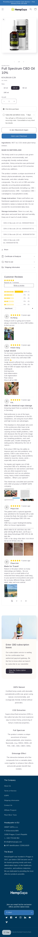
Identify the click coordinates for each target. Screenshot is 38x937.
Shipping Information (11, 800)
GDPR (6, 795)
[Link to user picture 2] (27, 494)
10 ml (6, 88)
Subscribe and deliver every (15, 115)
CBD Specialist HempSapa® (16, 932)
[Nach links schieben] (14, 61)
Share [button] (6, 249)
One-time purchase (12, 109)
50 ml (25, 88)
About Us (7, 786)
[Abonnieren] (31, 912)
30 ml (15, 88)
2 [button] (16, 601)
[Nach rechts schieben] (23, 61)
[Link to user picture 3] (28, 549)
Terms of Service (10, 791)
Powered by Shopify (27, 932)
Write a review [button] (19, 285)
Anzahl (4, 97)
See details (9, 123)
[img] (16, 315)
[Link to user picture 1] (9, 333)
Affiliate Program (10, 810)
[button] (2, 9)
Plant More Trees (10, 815)
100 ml (6, 92)
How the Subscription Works (17, 671)
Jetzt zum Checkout (19, 136)
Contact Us (8, 805)
